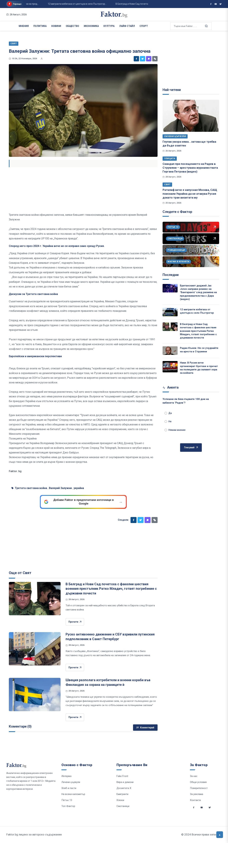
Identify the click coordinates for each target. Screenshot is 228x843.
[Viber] (148, 58)
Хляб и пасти (68, 788)
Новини (56, 26)
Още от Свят (20, 573)
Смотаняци (123, 806)
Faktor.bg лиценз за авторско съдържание (34, 834)
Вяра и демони (125, 782)
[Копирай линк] (155, 58)
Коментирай (147, 727)
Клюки (120, 800)
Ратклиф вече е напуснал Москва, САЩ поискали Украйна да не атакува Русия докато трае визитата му (190, 193)
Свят (167, 184)
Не (169, 421)
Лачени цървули (175, 136)
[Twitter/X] (220, 4)
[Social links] (193, 807)
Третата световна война (31, 488)
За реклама (196, 794)
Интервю (66, 776)
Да (170, 413)
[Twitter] (142, 58)
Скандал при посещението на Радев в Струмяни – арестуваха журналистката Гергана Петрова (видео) (190, 167)
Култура (109, 26)
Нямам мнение (176, 430)
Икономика (91, 26)
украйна (79, 488)
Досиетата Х (124, 788)
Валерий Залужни (60, 488)
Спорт (144, 26)
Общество (72, 26)
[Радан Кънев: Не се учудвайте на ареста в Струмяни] (170, 350)
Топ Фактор (68, 806)
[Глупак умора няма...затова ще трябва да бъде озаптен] (191, 116)
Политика (40, 26)
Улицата (169, 158)
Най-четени (172, 90)
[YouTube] (215, 4)
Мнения (24, 26)
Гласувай (189, 447)
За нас (193, 776)
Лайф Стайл (127, 26)
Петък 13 (66, 800)
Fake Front (122, 776)
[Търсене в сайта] (206, 26)
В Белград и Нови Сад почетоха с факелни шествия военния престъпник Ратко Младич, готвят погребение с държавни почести (111, 588)
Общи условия (198, 782)
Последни (171, 275)
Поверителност (199, 788)
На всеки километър (73, 794)
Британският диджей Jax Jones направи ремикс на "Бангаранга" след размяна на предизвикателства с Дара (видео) (198, 292)
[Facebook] (136, 58)
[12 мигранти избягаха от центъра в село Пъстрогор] (170, 312)
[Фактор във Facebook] (211, 4)
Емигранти (122, 794)
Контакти (195, 800)
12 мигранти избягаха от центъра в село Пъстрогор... (66, 4)
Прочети (73, 621)
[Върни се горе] (219, 834)
